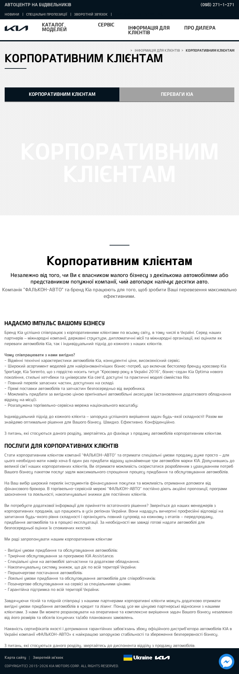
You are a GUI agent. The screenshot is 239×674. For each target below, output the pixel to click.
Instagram (109, 658)
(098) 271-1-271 (217, 4)
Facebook (74, 658)
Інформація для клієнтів (149, 30)
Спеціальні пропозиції (46, 14)
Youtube (101, 658)
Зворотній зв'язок (91, 14)
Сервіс (106, 24)
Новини (12, 14)
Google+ (92, 658)
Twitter (83, 658)
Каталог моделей (54, 26)
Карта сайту (15, 657)
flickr (118, 658)
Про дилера (199, 27)
